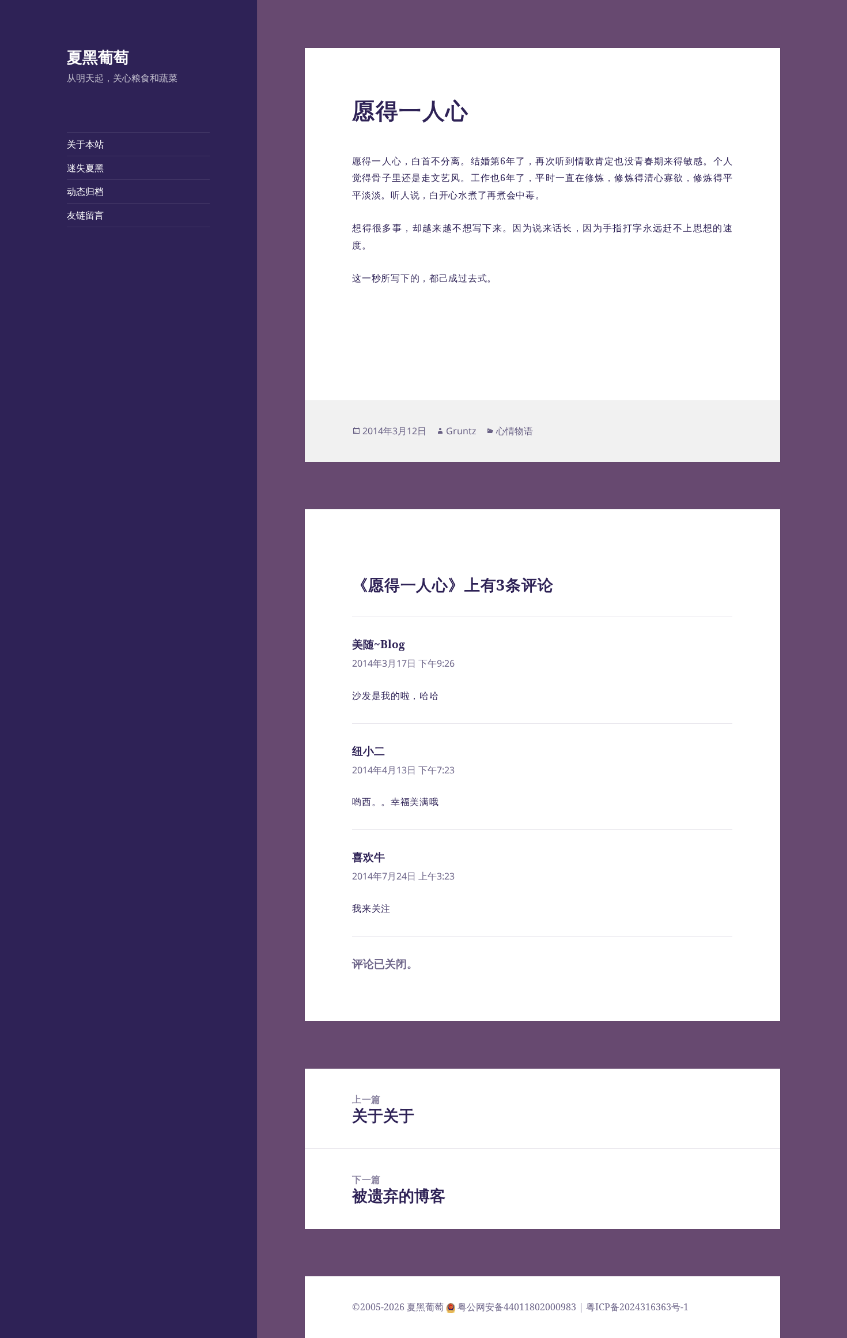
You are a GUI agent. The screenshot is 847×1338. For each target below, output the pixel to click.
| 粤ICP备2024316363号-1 (633, 1307)
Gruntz (461, 430)
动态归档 (85, 191)
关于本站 (85, 144)
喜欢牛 (368, 857)
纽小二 (368, 750)
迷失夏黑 (85, 167)
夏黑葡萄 (98, 56)
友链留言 (85, 215)
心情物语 (514, 430)
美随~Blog (378, 644)
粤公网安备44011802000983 (517, 1307)
